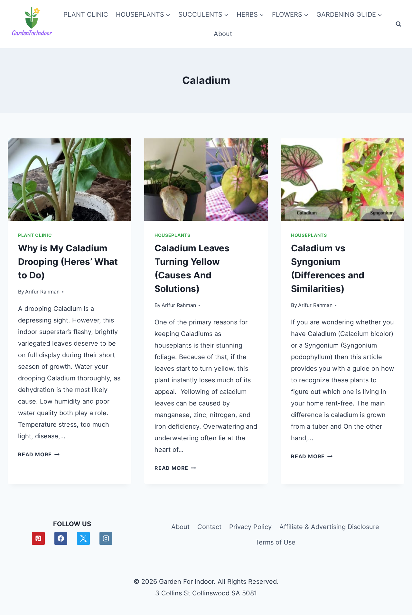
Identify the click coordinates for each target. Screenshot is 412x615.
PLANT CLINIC (85, 14)
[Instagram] (105, 538)
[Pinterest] (38, 538)
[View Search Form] (398, 24)
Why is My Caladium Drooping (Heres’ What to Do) (68, 262)
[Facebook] (60, 538)
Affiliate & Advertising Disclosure (329, 527)
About (223, 34)
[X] (83, 538)
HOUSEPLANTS (172, 235)
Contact (209, 527)
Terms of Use (275, 542)
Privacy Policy (250, 527)
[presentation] (69, 179)
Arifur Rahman (42, 291)
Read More (39, 454)
